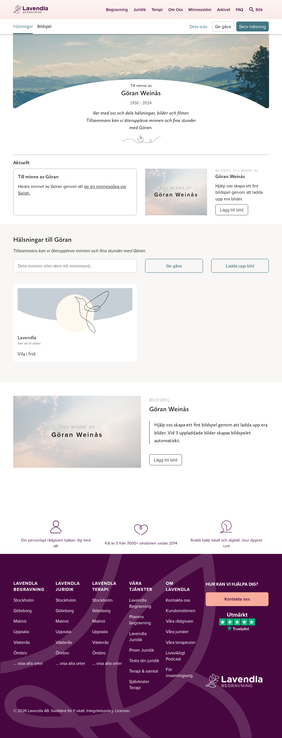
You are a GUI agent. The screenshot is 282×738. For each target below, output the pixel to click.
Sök (259, 9)
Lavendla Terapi (104, 586)
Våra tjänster (140, 586)
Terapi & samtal (143, 671)
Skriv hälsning (252, 26)
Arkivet (223, 9)
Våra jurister (177, 631)
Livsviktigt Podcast (175, 656)
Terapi (157, 9)
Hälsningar (23, 26)
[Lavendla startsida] (32, 9)
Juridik (139, 9)
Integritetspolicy (99, 710)
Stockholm (23, 600)
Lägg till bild (231, 210)
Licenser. (122, 710)
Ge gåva (223, 26)
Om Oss (175, 9)
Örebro (20, 653)
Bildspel (44, 26)
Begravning (117, 9)
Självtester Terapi (139, 684)
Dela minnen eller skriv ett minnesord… (55, 266)
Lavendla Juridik (68, 586)
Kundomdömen (181, 610)
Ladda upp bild (240, 266)
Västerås (21, 642)
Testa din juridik (144, 660)
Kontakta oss (178, 600)
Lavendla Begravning (29, 586)
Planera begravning (140, 620)
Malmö (19, 621)
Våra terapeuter (181, 642)
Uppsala (21, 631)
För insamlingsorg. (180, 672)
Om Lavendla (178, 586)
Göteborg (22, 610)
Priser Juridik (141, 650)
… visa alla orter (28, 663)
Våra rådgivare (179, 621)
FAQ (239, 9)
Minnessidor (200, 9)
